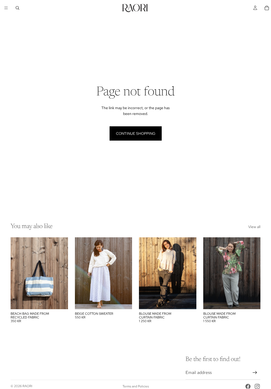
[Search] (17, 8)
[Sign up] (254, 372)
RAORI (27, 386)
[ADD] (60, 301)
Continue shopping (135, 133)
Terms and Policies (136, 386)
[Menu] (6, 8)
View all (254, 226)
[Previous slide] (16, 273)
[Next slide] (62, 273)
